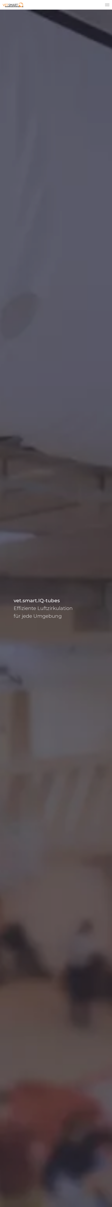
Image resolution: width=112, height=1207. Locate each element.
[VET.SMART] (13, 4)
